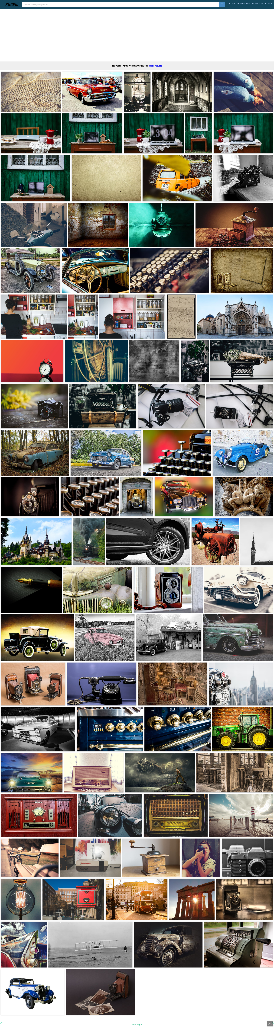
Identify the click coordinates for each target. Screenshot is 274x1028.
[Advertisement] (137, 35)
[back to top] (270, 1023)
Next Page (137, 1024)
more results (155, 66)
